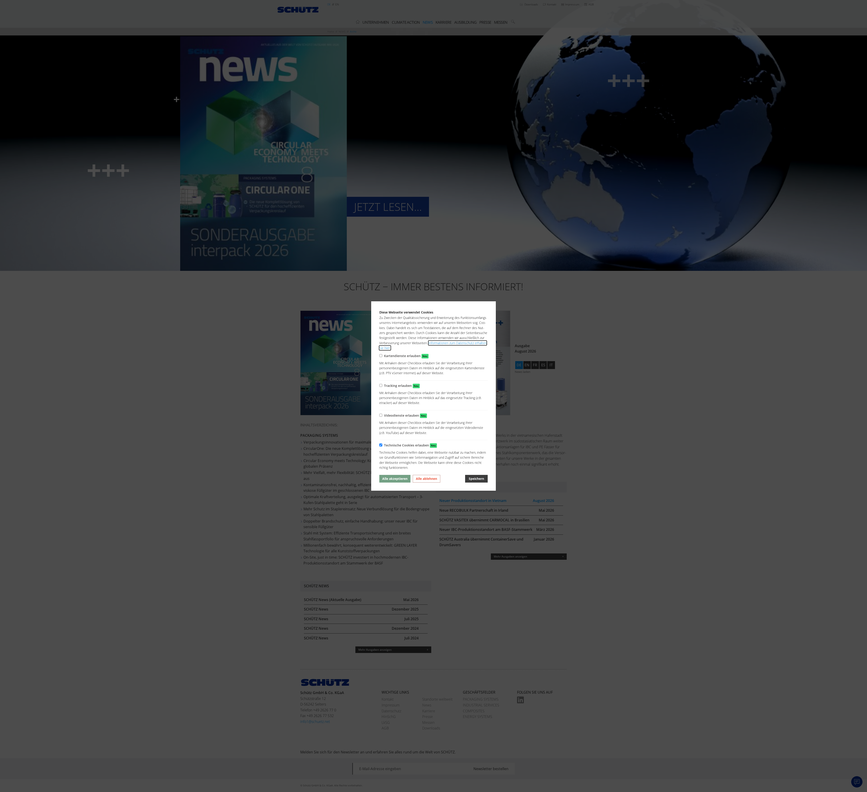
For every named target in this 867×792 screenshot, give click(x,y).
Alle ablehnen (426, 478)
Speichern (476, 478)
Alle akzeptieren (395, 478)
